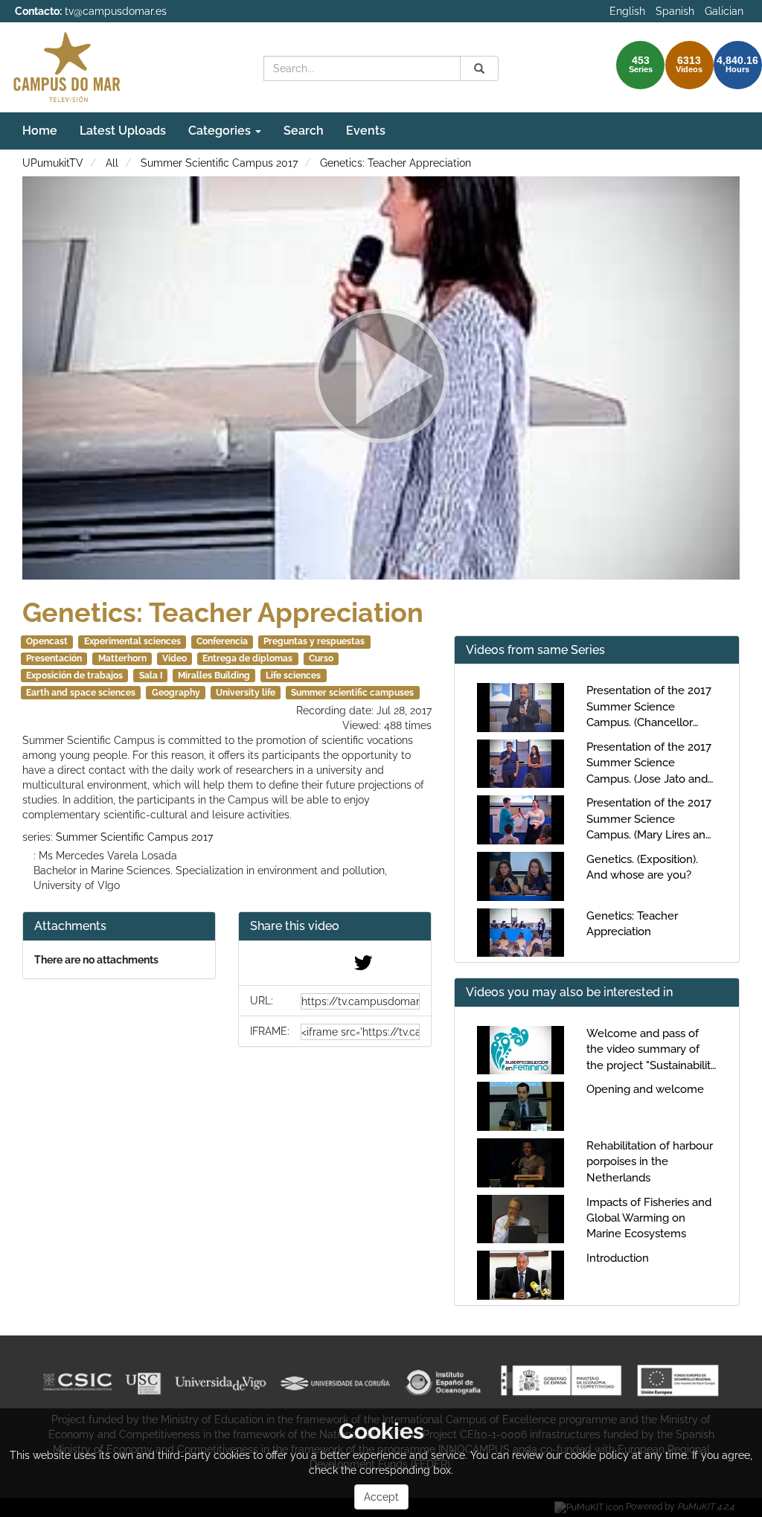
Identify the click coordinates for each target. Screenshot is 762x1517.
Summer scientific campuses (352, 692)
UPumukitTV (52, 163)
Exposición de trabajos (74, 675)
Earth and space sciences (80, 692)
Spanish (675, 11)
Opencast (47, 641)
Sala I (150, 675)
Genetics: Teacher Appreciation (395, 163)
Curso (321, 658)
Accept (381, 1497)
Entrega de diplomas (247, 658)
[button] (335, 926)
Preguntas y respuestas (314, 641)
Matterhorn (122, 658)
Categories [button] (221, 131)
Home (39, 131)
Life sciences (293, 675)
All (112, 163)
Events (365, 131)
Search (304, 131)
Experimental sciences (132, 641)
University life (245, 692)
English (627, 11)
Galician (724, 11)
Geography (176, 692)
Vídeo (174, 658)
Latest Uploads (123, 131)
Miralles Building (214, 675)
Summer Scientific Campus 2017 (219, 163)
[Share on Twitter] (363, 966)
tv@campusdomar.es (116, 11)
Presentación (54, 658)
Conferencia (222, 641)
